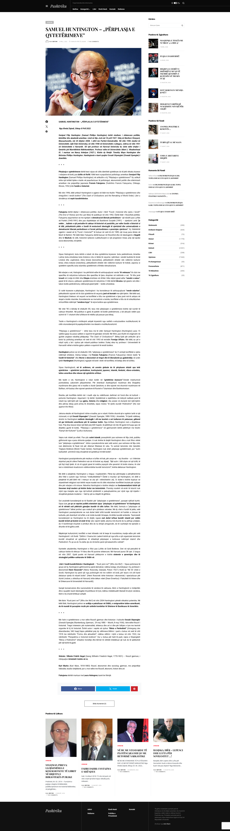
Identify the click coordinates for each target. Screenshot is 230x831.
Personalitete (154, 266)
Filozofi (151, 234)
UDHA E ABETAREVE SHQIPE (169, 156)
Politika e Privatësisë (112, 814)
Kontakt (132, 809)
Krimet (151, 243)
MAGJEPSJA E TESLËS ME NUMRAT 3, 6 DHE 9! (171, 41)
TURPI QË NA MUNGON (170, 142)
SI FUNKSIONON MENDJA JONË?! (171, 91)
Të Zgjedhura (154, 275)
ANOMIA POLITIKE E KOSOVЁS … (169, 127)
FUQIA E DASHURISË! (169, 56)
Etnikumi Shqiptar (155, 230)
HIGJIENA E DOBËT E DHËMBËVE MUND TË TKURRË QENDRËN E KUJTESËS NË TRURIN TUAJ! (170, 74)
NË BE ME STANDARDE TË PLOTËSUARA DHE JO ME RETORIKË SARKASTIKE (132, 753)
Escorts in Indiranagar (157, 203)
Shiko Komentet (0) (99, 704)
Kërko (182, 25)
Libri (150, 253)
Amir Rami (167, 824)
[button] (47, 6)
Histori (151, 239)
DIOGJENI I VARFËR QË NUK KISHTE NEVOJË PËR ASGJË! (171, 106)
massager (152, 212)
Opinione (49, 22)
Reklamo (91, 813)
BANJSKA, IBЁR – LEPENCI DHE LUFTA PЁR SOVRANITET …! (168, 753)
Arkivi (90, 809)
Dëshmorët (153, 225)
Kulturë (151, 248)
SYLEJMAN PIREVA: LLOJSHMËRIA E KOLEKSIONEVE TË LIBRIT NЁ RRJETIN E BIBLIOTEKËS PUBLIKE (61, 771)
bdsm (151, 185)
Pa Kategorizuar (155, 262)
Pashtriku (58, 6)
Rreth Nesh (112, 809)
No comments (94, 41)
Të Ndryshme (154, 271)
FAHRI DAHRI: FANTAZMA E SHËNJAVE (96, 770)
